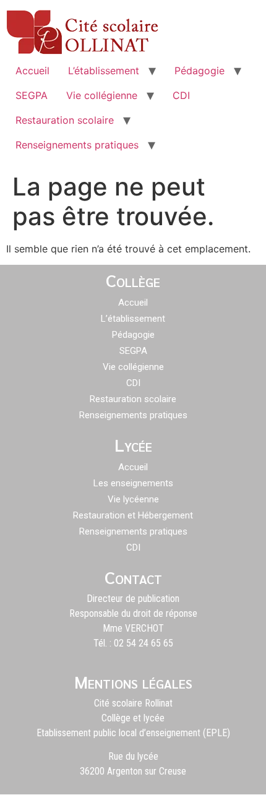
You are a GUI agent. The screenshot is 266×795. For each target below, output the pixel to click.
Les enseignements (133, 483)
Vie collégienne (101, 95)
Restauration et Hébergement (133, 515)
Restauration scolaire (64, 120)
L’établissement (103, 70)
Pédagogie (199, 70)
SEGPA (31, 95)
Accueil (32, 70)
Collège (133, 280)
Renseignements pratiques (77, 145)
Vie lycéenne (133, 499)
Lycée (133, 444)
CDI (181, 95)
